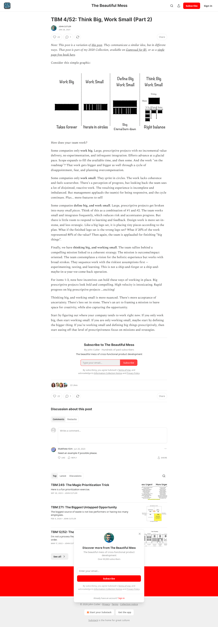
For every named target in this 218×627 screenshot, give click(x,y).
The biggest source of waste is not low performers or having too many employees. (89, 513)
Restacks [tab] (72, 419)
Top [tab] (54, 475)
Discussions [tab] (75, 475)
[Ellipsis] (165, 448)
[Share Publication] (179, 6)
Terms (115, 604)
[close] (139, 533)
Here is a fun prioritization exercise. (70, 489)
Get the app (124, 612)
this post (97, 45)
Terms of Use (124, 585)
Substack (93, 620)
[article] (109, 491)
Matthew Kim (65, 448)
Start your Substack (101, 612)
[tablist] (65, 419)
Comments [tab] (58, 419)
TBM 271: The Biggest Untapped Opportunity (84, 507)
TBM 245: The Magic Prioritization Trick (80, 485)
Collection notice (129, 604)
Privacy (106, 604)
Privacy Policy (133, 589)
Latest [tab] (63, 475)
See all (57, 556)
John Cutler (65, 26)
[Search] (172, 6)
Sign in (208, 5)
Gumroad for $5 (136, 50)
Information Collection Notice (108, 589)
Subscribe (192, 5)
